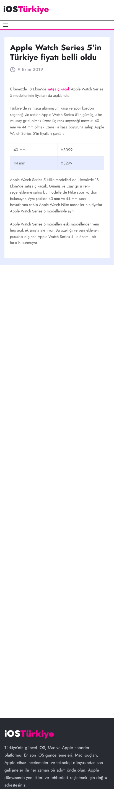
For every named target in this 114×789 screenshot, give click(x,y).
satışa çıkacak (59, 89)
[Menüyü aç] (57, 25)
